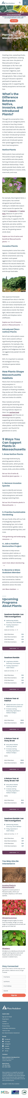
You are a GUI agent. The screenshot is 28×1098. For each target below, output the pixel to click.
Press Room (5, 1019)
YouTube (7, 1041)
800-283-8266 (6, 1067)
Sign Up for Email (7, 1017)
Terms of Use (6, 1030)
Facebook (7, 1039)
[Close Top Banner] (26, 7)
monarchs (13, 211)
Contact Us (5, 1023)
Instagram (8, 1044)
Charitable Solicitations (8, 1028)
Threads (7, 1048)
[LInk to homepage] (8, 2)
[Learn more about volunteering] (14, 565)
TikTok (6, 1051)
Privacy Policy (6, 1026)
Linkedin (7, 1046)
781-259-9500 (6, 1065)
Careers (4, 1021)
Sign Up (14, 995)
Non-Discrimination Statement (11, 1033)
